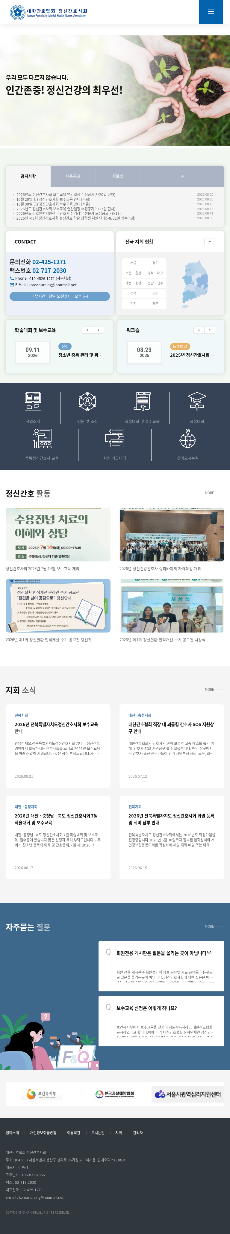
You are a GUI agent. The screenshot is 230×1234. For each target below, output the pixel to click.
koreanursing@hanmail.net (52, 284)
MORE (209, 493)
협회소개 (12, 1133)
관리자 (138, 1133)
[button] (87, 330)
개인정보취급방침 (43, 1133)
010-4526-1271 (42, 278)
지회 (118, 1133)
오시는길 (98, 1133)
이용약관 (73, 1133)
